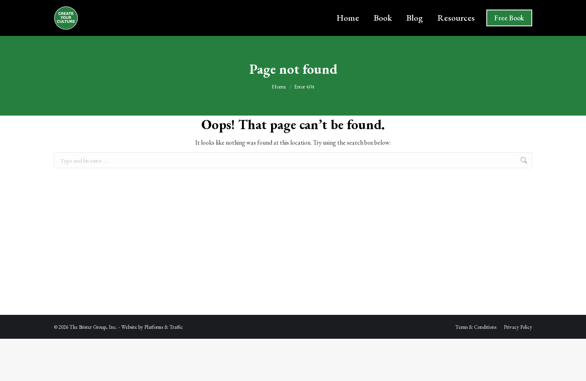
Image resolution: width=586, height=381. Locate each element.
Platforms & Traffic (163, 327)
